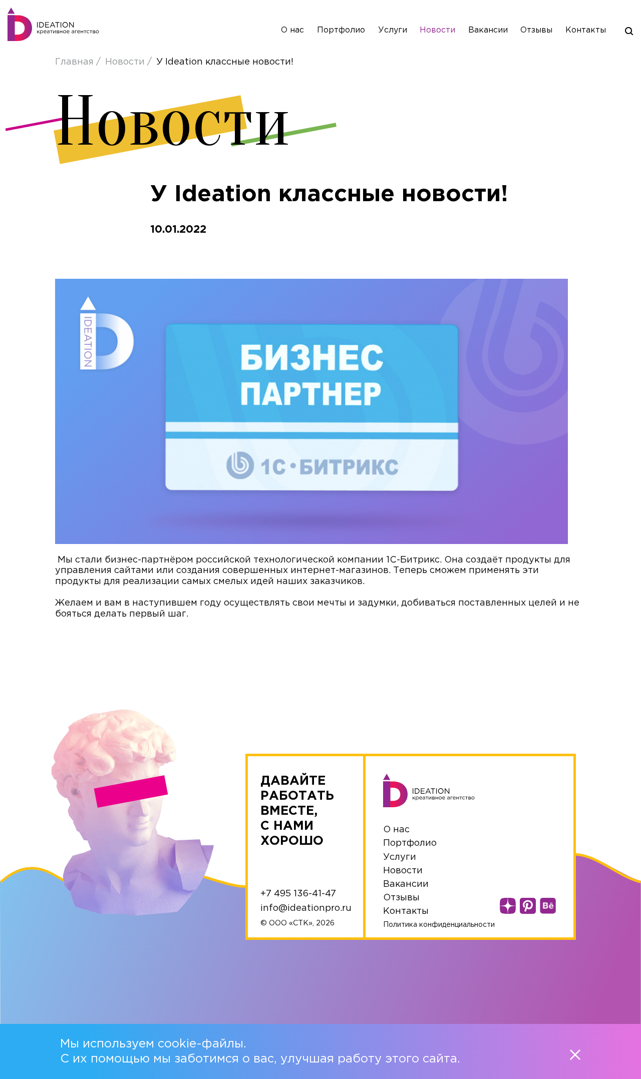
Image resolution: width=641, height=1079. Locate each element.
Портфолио (341, 30)
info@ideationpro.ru (306, 908)
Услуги (392, 30)
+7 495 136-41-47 (298, 894)
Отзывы (536, 30)
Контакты (585, 30)
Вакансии (488, 30)
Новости (437, 30)
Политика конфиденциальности (439, 925)
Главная (75, 62)
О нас (292, 30)
